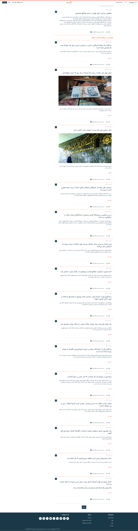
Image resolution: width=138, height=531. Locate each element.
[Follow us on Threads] (40, 518)
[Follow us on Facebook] (60, 518)
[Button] (108, 32)
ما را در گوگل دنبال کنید (17, 2)
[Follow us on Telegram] (57, 518)
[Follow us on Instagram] (43, 518)
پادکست (111, 526)
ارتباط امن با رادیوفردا (86, 523)
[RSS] (64, 518)
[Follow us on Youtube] (50, 518)
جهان (112, 523)
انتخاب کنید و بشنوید (86, 520)
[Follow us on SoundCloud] (47, 518)
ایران (112, 520)
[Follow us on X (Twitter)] (54, 518)
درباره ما (89, 518)
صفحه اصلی (110, 518)
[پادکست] (9, 2)
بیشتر (84, 507)
